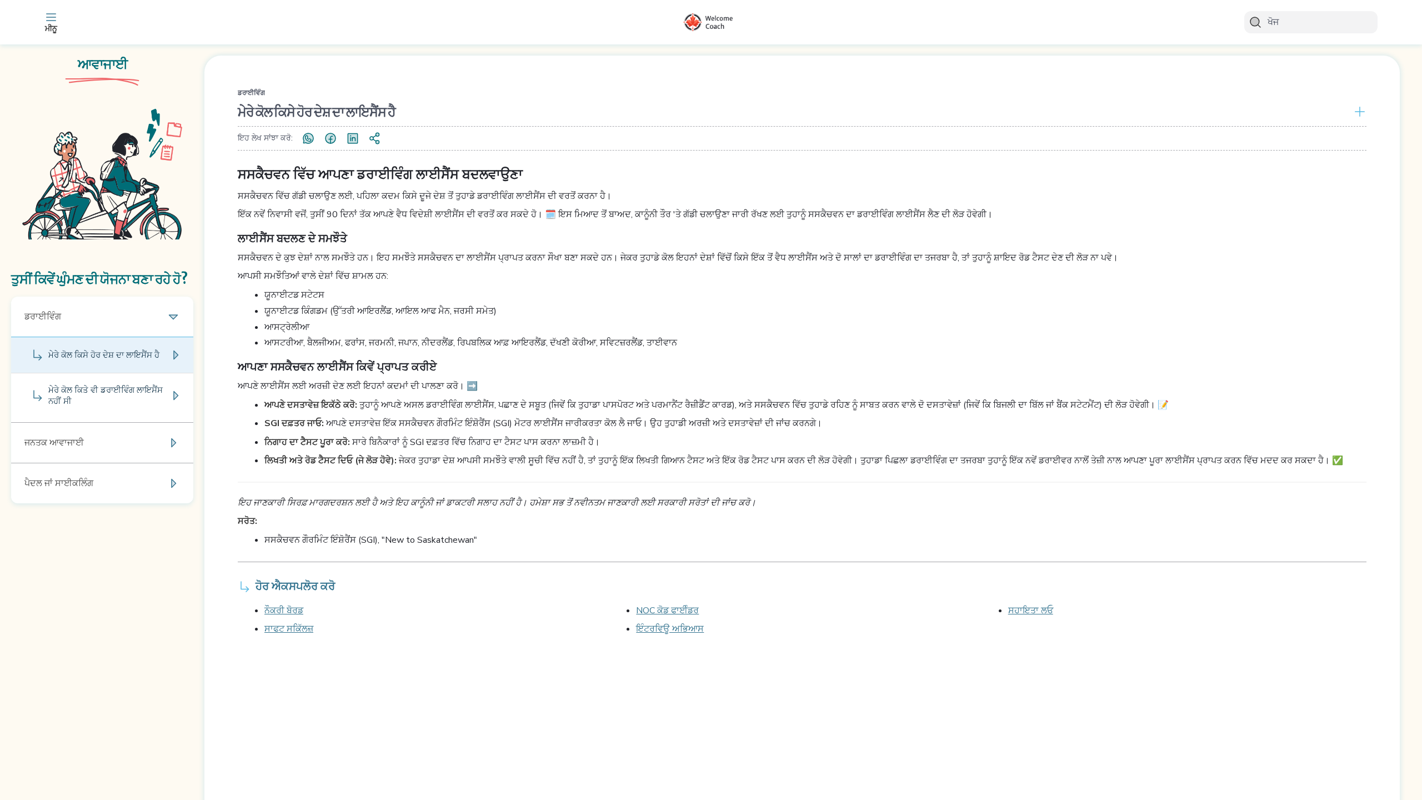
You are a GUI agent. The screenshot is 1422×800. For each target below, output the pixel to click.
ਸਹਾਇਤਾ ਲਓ (1030, 610)
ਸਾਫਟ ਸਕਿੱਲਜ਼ (288, 629)
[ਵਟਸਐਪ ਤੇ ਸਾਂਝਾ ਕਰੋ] (308, 138)
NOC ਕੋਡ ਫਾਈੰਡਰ (667, 610)
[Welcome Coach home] (711, 22)
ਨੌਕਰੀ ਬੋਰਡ (283, 610)
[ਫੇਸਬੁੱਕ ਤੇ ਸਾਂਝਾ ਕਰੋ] (330, 138)
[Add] (1357, 111)
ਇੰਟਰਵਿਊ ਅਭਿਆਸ (670, 629)
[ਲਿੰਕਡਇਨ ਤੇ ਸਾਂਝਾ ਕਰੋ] (353, 138)
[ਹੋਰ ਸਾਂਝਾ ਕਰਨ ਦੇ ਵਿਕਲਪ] (375, 138)
